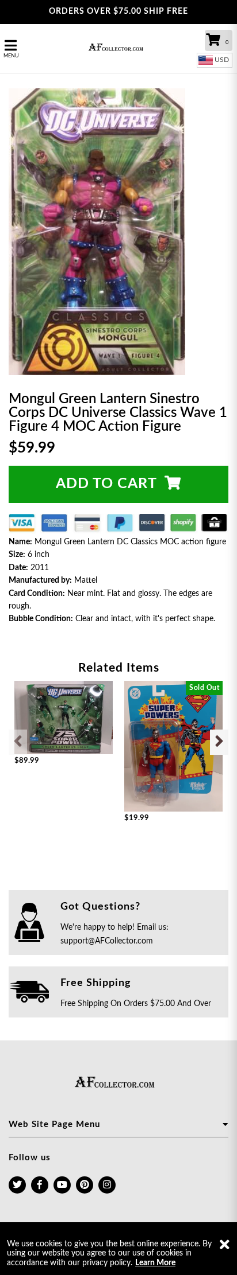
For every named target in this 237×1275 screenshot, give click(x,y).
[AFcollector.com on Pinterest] (84, 1185)
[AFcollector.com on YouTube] (62, 1185)
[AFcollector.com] (118, 48)
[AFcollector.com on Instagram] (107, 1185)
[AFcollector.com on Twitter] (17, 1185)
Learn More (155, 1263)
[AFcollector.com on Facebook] (39, 1185)
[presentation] (18, 742)
